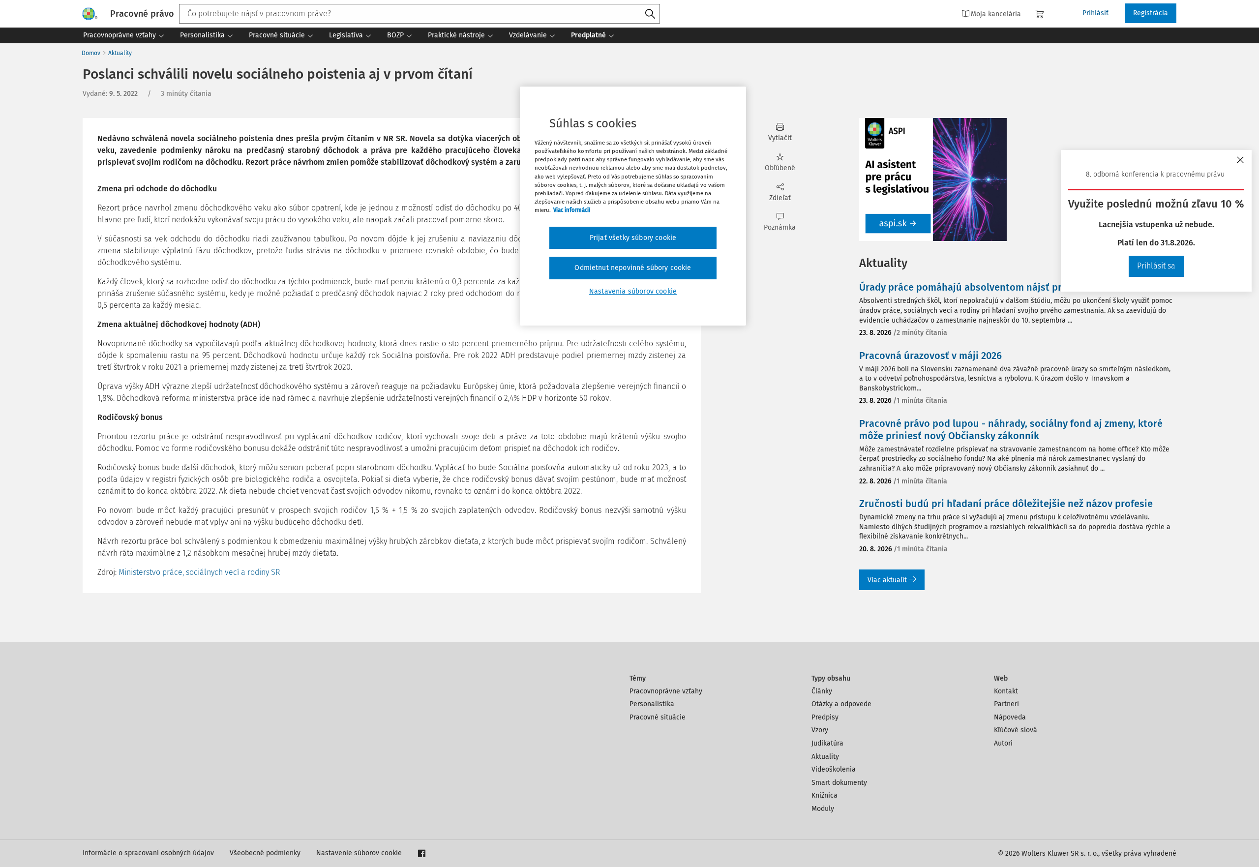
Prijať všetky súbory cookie (633, 238)
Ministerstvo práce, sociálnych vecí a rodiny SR (199, 572)
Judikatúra (827, 743)
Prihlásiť (1095, 13)
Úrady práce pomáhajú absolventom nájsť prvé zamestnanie (996, 287)
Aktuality (120, 53)
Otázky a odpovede (841, 704)
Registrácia (1150, 13)
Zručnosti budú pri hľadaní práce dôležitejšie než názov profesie (1006, 503)
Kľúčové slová (1015, 730)
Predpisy (825, 717)
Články (821, 691)
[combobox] (419, 14)
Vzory (819, 730)
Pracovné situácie (658, 717)
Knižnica (824, 795)
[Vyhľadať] (650, 14)
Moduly (822, 809)
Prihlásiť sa (1156, 265)
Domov (91, 53)
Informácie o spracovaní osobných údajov (148, 853)
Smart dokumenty (839, 782)
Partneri (1006, 704)
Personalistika (652, 704)
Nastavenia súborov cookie (633, 291)
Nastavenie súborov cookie (359, 853)
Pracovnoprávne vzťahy (666, 691)
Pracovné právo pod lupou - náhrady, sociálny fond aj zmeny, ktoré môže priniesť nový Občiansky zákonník (1011, 430)
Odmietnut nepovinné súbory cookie (632, 268)
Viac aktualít (887, 580)
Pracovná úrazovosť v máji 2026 (930, 355)
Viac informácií (571, 210)
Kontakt (1006, 691)
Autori (1003, 743)
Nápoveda (1010, 717)
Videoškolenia (833, 769)
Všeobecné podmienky (265, 853)
